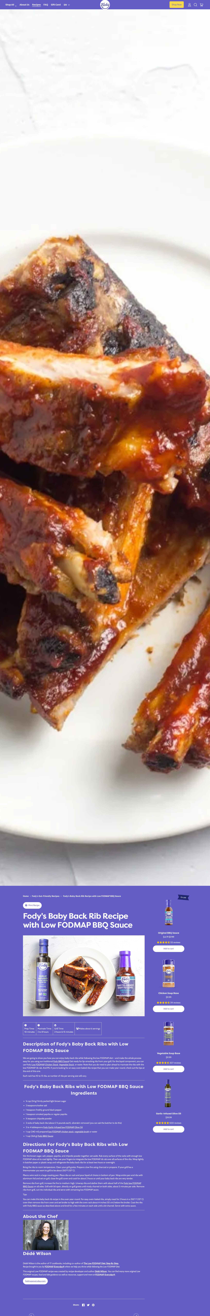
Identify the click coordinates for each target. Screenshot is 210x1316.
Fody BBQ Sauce (61, 1061)
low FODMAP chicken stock (61, 1131)
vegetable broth (81, 1131)
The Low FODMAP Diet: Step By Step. (101, 1263)
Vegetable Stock (66, 1064)
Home (26, 896)
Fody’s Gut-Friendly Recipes (45, 896)
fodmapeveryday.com (35, 1281)
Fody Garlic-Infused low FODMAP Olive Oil (63, 1127)
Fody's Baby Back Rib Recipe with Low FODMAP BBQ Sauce (92, 896)
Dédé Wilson (101, 1271)
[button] (66, 4)
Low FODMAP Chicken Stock (44, 1064)
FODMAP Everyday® (55, 1266)
